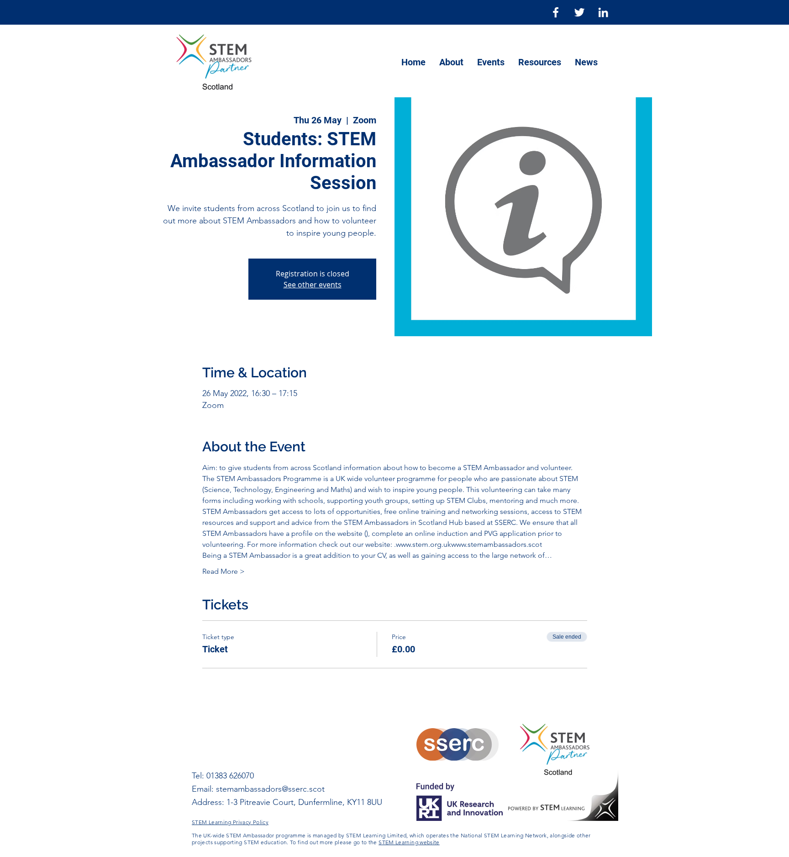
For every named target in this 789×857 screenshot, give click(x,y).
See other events (313, 285)
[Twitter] (579, 12)
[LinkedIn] (603, 12)
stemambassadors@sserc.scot (270, 789)
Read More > (223, 571)
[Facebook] (556, 12)
